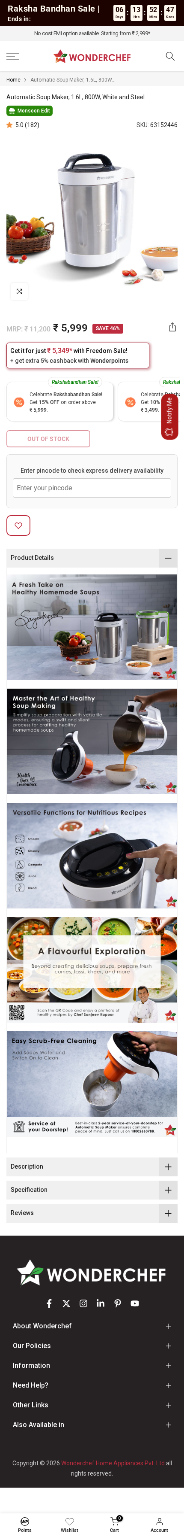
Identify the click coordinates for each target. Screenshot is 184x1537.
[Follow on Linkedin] (100, 1303)
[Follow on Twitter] (66, 1303)
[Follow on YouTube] (135, 1303)
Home (13, 80)
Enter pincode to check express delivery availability (92, 470)
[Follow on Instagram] (83, 1303)
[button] (10, 125)
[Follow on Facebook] (49, 1303)
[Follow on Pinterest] (117, 1303)
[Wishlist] (70, 1521)
